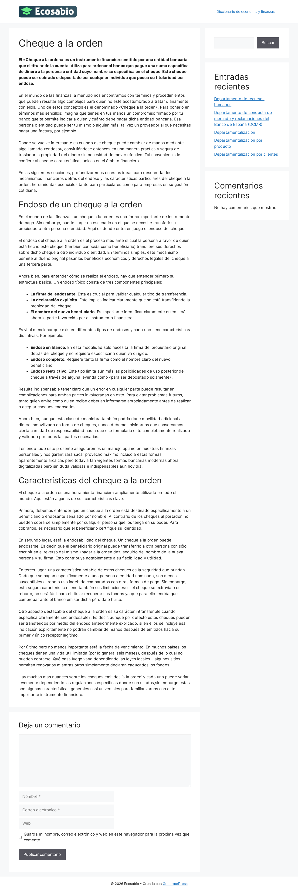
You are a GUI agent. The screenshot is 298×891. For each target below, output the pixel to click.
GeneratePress (175, 883)
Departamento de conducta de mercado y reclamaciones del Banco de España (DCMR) (243, 118)
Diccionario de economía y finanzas (246, 11)
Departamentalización (234, 132)
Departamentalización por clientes (246, 154)
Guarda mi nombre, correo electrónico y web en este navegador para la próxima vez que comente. (107, 837)
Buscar (268, 42)
